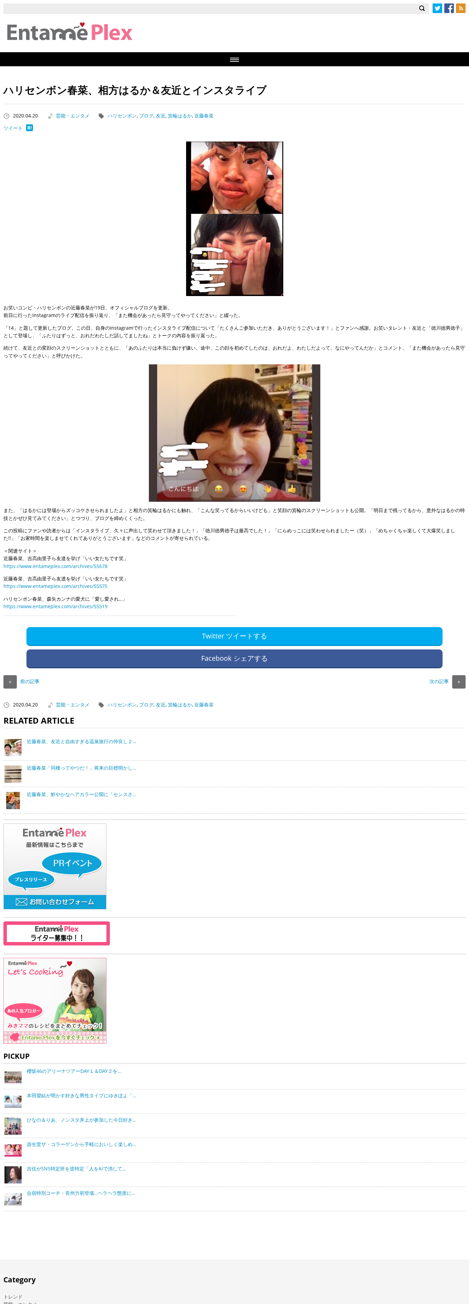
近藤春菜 (204, 115)
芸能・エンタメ (73, 115)
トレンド (13, 1296)
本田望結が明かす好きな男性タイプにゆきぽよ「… (81, 1095)
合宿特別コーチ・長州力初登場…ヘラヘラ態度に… (81, 1193)
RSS (461, 8)
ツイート (13, 128)
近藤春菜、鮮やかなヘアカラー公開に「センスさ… (81, 794)
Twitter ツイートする (234, 635)
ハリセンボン (122, 115)
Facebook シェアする (234, 658)
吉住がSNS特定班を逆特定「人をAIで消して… (76, 1168)
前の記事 (24, 681)
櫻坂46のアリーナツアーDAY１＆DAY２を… (74, 1071)
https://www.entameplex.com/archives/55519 (55, 606)
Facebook (449, 8)
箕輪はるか (180, 115)
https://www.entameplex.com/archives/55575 (55, 586)
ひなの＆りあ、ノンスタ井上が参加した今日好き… (81, 1119)
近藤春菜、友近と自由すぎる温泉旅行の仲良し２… (81, 741)
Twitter (437, 8)
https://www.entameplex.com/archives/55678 (55, 566)
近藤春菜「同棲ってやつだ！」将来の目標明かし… (81, 767)
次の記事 (445, 681)
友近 (160, 115)
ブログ (146, 115)
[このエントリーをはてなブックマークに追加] (29, 129)
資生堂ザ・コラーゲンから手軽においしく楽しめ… (81, 1144)
